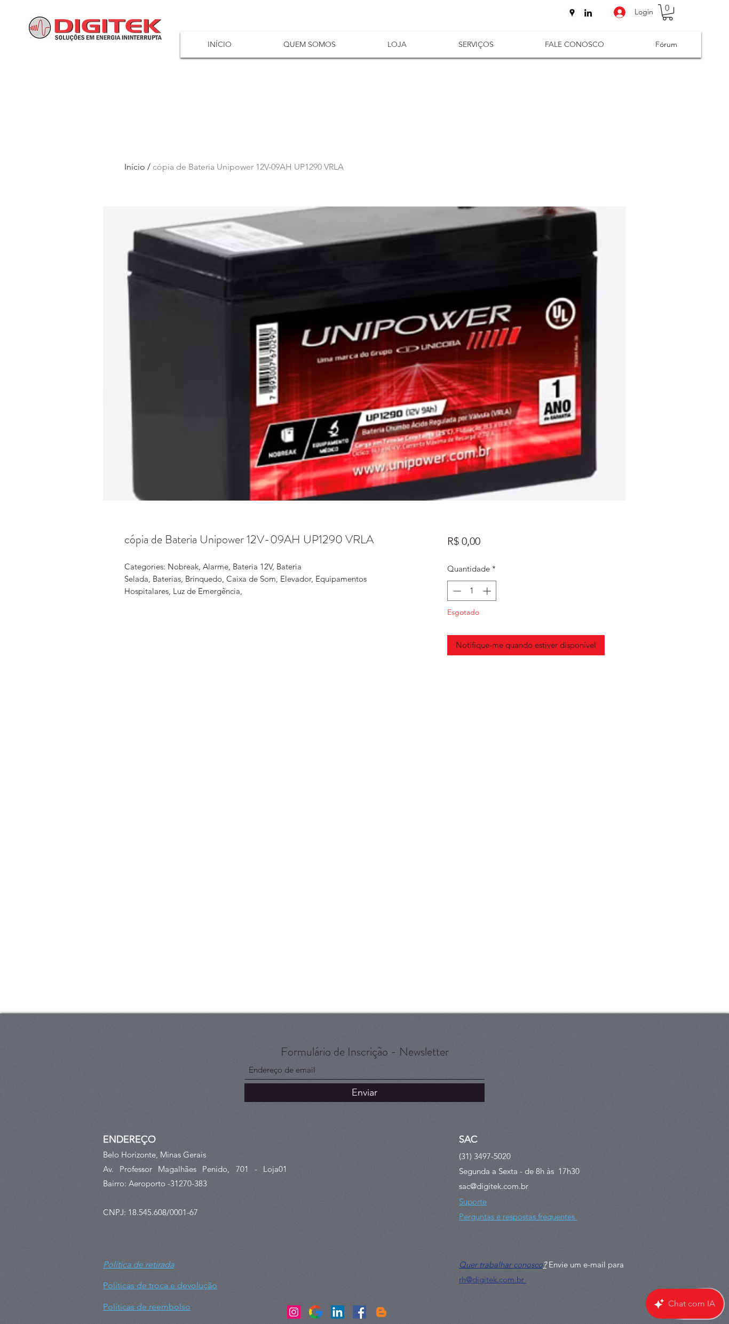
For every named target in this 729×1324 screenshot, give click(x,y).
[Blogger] (381, 1312)
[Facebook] (359, 1312)
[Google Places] (572, 12)
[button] (667, 12)
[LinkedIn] (588, 12)
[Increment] (488, 591)
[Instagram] (293, 1312)
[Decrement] (456, 591)
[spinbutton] (472, 591)
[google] (315, 1312)
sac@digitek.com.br (493, 1186)
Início (134, 167)
